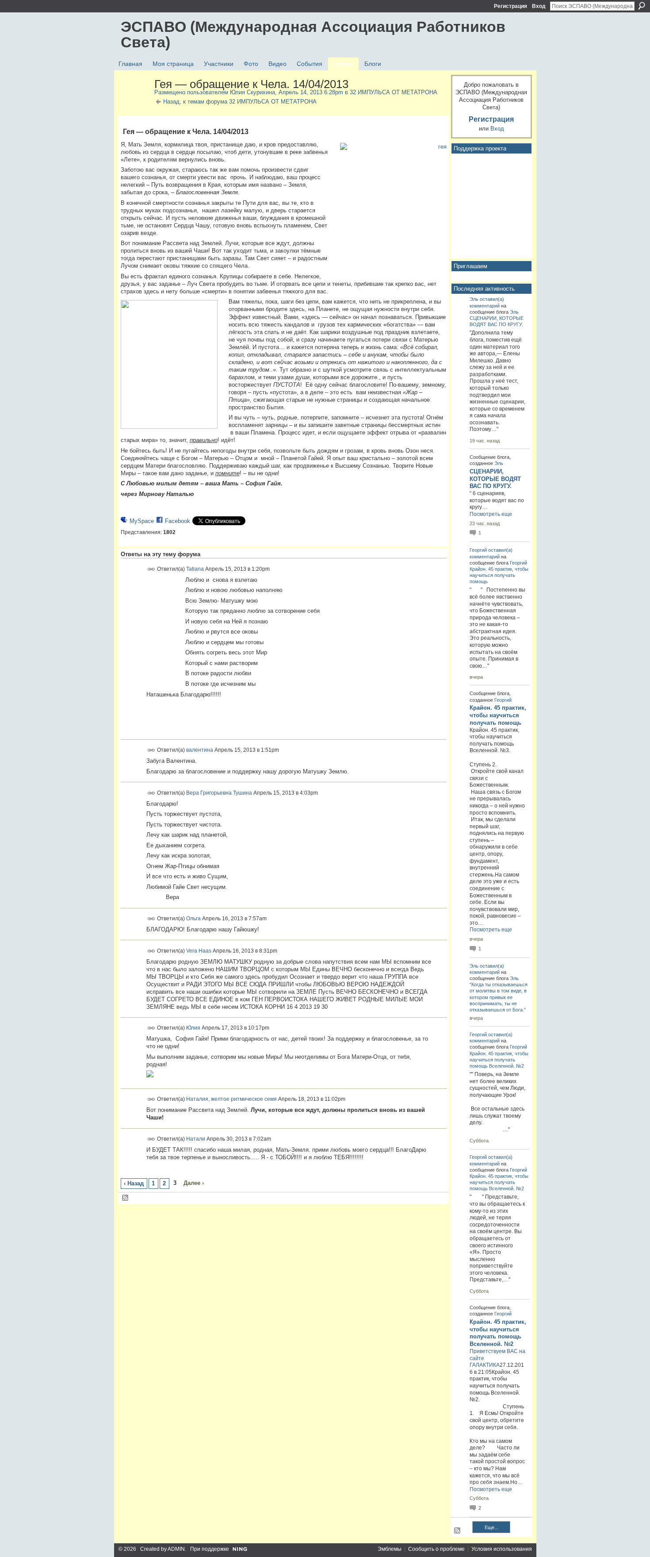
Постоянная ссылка (151, 569)
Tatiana (195, 568)
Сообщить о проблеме (436, 1549)
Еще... (491, 1527)
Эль (474, 299)
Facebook (177, 521)
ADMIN (176, 1549)
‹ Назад (134, 1183)
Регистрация (510, 6)
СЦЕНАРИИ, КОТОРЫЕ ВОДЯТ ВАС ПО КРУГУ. (495, 479)
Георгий (478, 550)
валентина (199, 750)
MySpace (142, 521)
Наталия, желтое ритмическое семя (231, 1099)
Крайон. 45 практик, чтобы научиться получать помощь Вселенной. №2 (499, 1060)
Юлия (193, 1028)
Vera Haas (198, 950)
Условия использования (501, 1549)
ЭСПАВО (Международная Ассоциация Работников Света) (313, 34)
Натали (195, 1139)
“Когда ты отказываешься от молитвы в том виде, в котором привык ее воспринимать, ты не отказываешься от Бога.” (499, 997)
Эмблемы (389, 1549)
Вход (539, 6)
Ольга (193, 918)
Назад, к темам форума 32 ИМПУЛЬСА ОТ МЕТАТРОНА (240, 101)
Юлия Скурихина (252, 92)
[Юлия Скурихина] (135, 103)
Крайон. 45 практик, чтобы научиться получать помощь (499, 575)
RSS (126, 1198)
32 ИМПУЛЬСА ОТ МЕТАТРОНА (393, 92)
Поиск (641, 6)
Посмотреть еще (491, 514)
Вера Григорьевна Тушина (219, 792)
